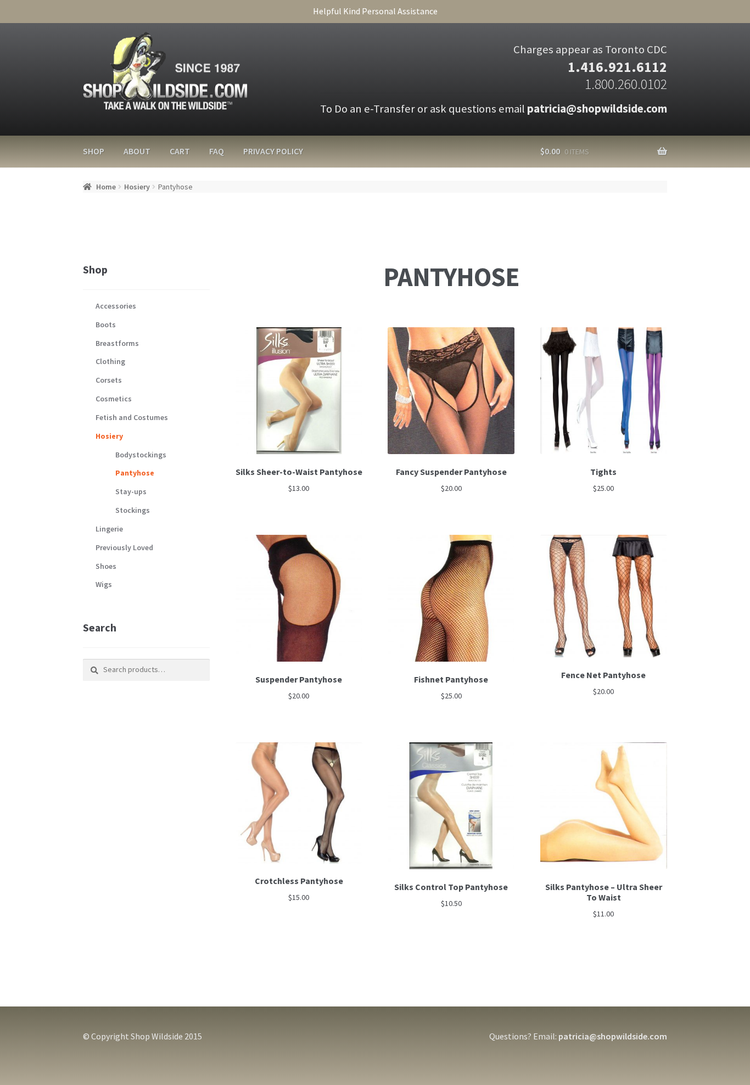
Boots (106, 324)
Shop (93, 151)
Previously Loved (124, 547)
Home (106, 187)
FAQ (216, 151)
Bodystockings (140, 455)
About (137, 151)
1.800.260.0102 (626, 84)
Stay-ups (131, 491)
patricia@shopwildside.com (597, 109)
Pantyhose (134, 473)
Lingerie (109, 529)
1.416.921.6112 (617, 67)
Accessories (116, 306)
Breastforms (117, 343)
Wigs (104, 584)
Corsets (109, 380)
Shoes (106, 566)
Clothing (110, 361)
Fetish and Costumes (132, 417)
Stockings (132, 510)
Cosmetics (114, 399)
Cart (180, 151)
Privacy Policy (273, 151)
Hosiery (137, 187)
